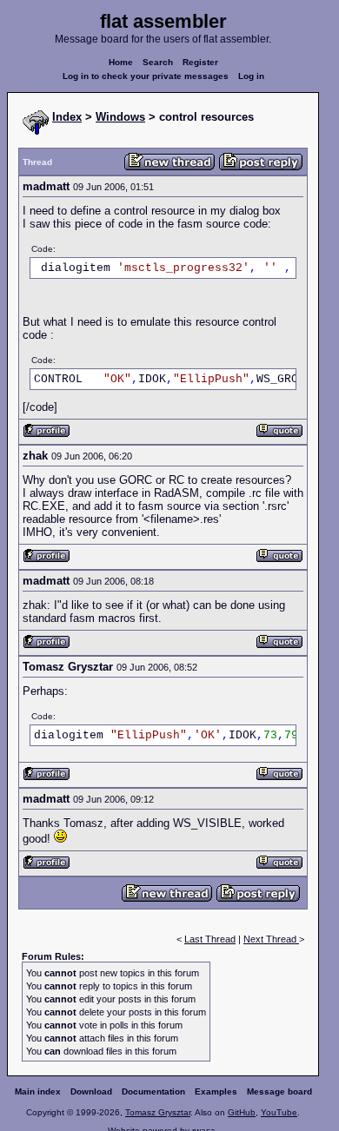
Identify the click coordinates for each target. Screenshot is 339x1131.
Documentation (153, 1091)
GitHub (242, 1112)
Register (200, 62)
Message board (279, 1091)
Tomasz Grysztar (157, 1112)
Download (91, 1091)
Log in (251, 76)
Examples (216, 1091)
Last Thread (210, 939)
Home (121, 62)
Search (158, 62)
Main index (38, 1091)
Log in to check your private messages (146, 76)
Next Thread (271, 939)
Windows (120, 116)
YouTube (279, 1112)
